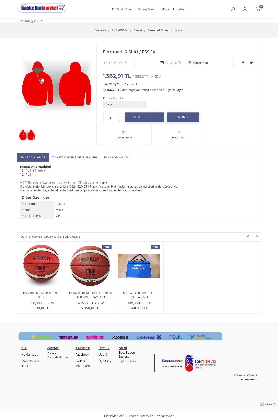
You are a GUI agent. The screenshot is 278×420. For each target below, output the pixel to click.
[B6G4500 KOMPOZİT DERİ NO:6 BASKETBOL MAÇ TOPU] (90, 266)
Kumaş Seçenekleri (114, 98)
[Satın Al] (183, 117)
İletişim (26, 366)
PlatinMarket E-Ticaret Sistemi (126, 416)
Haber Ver (179, 137)
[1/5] (105, 62)
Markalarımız (30, 361)
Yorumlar (173, 63)
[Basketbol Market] (42, 13)
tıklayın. (178, 90)
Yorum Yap (200, 63)
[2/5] (108, 62)
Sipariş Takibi (127, 361)
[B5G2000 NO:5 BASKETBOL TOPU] (41, 266)
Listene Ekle (124, 137)
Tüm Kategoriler (28, 21)
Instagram (82, 366)
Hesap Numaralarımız (57, 354)
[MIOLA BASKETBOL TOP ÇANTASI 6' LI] (139, 266)
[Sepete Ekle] (144, 117)
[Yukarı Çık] (268, 404)
